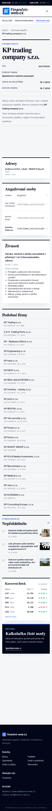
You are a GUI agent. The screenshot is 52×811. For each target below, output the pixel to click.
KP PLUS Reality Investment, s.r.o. (22, 456)
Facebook (6, 778)
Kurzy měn (7, 20)
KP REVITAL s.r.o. (13, 408)
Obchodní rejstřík (18, 30)
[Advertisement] (26, 142)
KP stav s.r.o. (11, 485)
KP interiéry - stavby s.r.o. (17, 389)
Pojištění (31, 756)
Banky (5, 756)
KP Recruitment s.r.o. (15, 466)
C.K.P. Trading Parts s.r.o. (17, 332)
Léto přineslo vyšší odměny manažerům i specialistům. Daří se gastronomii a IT (23, 546)
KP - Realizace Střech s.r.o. (18, 341)
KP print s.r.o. (11, 399)
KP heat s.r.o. (11, 360)
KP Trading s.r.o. (12, 322)
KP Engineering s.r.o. (15, 351)
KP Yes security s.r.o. (15, 418)
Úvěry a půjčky (9, 764)
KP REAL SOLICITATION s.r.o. (19, 379)
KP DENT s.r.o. (11, 370)
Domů (4, 30)
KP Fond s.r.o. (11, 437)
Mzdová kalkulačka (24, 20)
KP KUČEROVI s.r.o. (14, 494)
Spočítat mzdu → (13, 648)
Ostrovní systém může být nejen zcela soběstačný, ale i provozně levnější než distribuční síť (21, 563)
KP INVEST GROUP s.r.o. (17, 446)
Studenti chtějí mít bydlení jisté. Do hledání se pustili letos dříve (23, 531)
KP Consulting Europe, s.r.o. (19, 504)
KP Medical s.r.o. (12, 475)
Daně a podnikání (36, 760)
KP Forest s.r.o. (12, 427)
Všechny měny (10, 617)
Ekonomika (33, 764)
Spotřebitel (7, 760)
